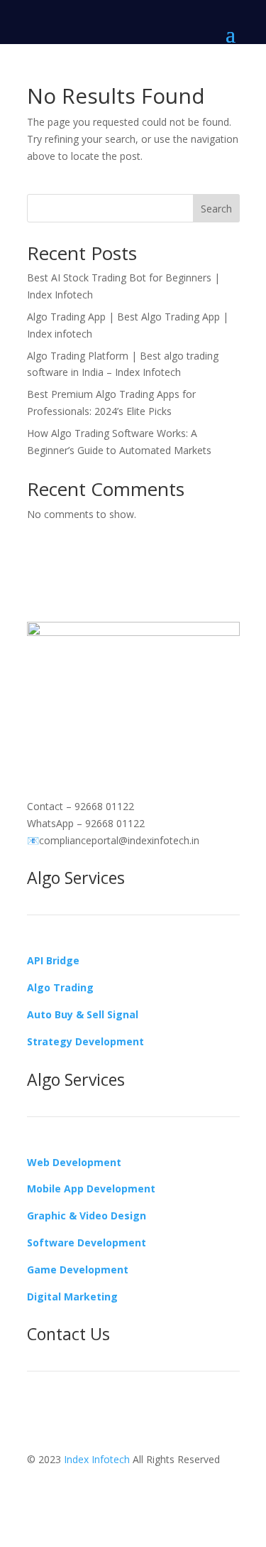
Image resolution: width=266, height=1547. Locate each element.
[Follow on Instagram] (66, 721)
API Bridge (53, 960)
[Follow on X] (95, 721)
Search (216, 208)
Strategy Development (85, 1041)
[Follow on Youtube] (123, 721)
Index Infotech (97, 1459)
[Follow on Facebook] (38, 721)
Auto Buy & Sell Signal (82, 1014)
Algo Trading (60, 987)
